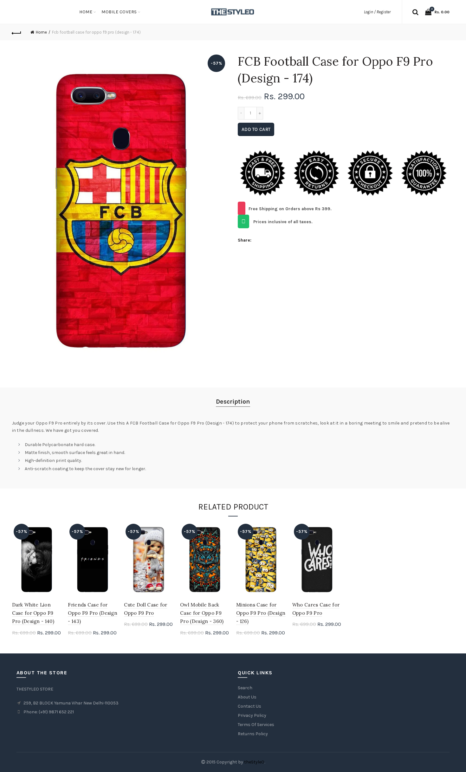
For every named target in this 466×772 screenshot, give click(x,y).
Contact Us (249, 706)
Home (85, 12)
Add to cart (256, 129)
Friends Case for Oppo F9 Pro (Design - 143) (92, 613)
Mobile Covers (119, 12)
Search (245, 688)
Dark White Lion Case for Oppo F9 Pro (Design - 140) (33, 613)
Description (233, 401)
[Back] (17, 32)
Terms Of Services (256, 724)
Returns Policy (253, 733)
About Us (247, 697)
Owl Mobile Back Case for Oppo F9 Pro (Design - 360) (201, 613)
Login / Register (377, 12)
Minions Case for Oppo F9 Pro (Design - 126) (261, 613)
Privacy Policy (252, 715)
